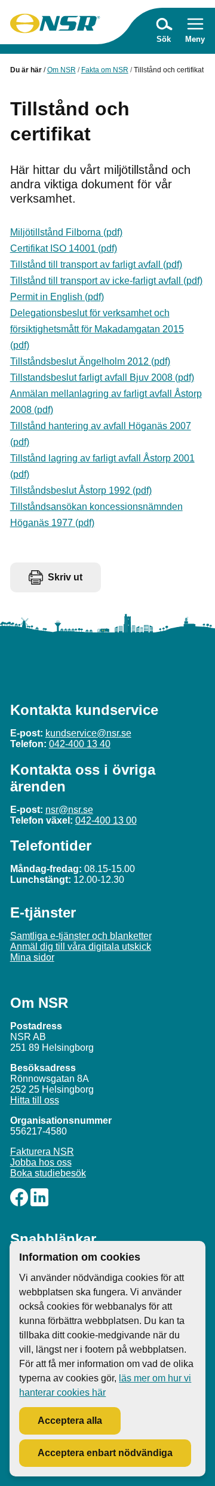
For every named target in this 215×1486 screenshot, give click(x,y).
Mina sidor (32, 957)
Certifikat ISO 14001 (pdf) (63, 248)
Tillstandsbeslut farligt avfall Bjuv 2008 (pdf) (102, 377)
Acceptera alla (70, 1420)
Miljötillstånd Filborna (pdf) (66, 232)
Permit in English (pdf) (57, 297)
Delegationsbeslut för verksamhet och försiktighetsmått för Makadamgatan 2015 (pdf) (97, 329)
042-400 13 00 (106, 820)
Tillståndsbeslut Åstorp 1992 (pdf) (81, 490)
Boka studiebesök (48, 1173)
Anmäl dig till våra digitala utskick (80, 946)
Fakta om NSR (104, 70)
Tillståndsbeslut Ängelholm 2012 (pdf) (90, 361)
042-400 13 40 (79, 744)
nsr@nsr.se (69, 810)
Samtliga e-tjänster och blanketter (81, 936)
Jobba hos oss (41, 1162)
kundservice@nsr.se (88, 733)
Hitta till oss (34, 1100)
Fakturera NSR (42, 1151)
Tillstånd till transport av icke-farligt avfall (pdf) (106, 281)
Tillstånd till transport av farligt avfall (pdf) (96, 264)
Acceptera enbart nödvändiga (105, 1453)
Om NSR (61, 70)
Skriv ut (65, 577)
